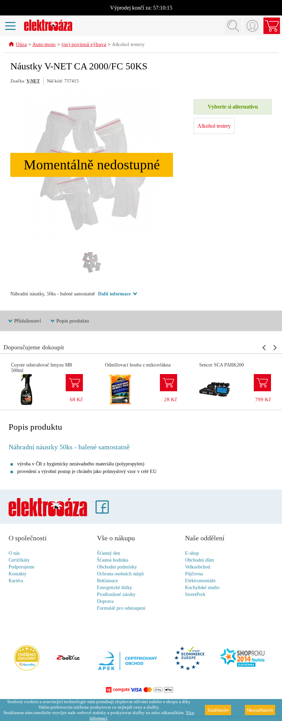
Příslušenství (27, 321)
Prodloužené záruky (116, 594)
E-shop (192, 553)
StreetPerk (195, 594)
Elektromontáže (200, 580)
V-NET (33, 80)
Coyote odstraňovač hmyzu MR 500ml (41, 367)
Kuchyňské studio (202, 587)
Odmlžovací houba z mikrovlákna (138, 365)
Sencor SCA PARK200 (221, 365)
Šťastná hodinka (112, 560)
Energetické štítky (114, 587)
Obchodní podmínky (117, 567)
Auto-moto (44, 44)
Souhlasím (218, 710)
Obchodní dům (199, 560)
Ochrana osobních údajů (120, 573)
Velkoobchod (197, 567)
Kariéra (16, 580)
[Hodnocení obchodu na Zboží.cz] (68, 658)
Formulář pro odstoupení (121, 608)
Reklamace (107, 580)
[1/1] (92, 262)
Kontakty (17, 573)
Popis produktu (72, 321)
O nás (14, 553)
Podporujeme (21, 567)
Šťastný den (108, 553)
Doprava (105, 601)
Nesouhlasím (260, 710)
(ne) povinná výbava (84, 44)
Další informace (114, 293)
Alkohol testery (128, 44)
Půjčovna (194, 573)
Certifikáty (19, 560)
